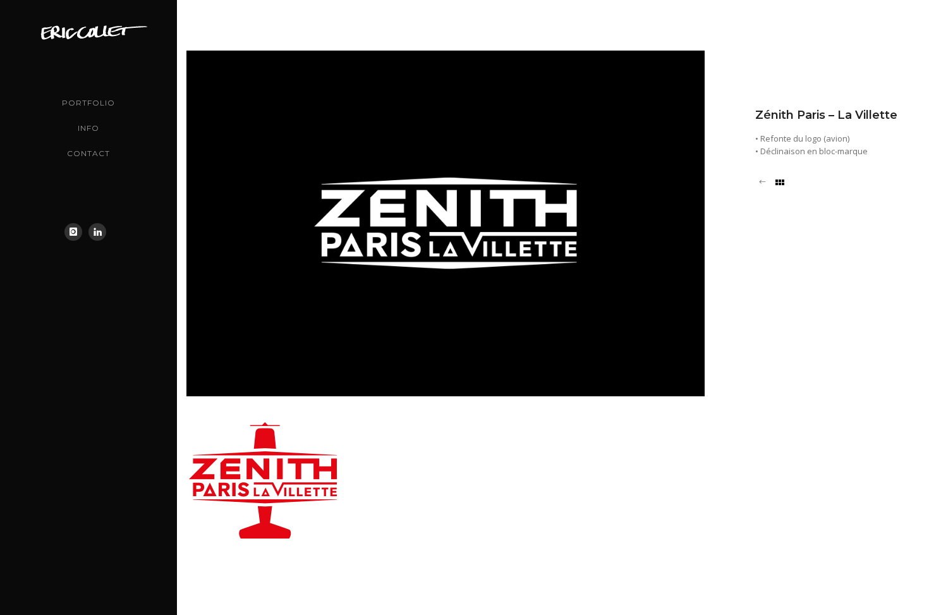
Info (88, 128)
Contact (88, 153)
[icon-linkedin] (100, 232)
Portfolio (88, 102)
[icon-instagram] (76, 232)
